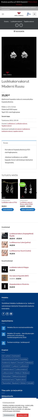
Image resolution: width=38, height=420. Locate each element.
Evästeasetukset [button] (9, 415)
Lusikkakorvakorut (16, 21)
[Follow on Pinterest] (11, 314)
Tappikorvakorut (29, 21)
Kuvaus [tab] (5, 143)
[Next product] (17, 25)
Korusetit (21, 362)
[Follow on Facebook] (3, 314)
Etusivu (6, 21)
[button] (3, 14)
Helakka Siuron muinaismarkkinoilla (20, 327)
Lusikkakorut (11, 123)
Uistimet (23, 383)
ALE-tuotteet (6, 356)
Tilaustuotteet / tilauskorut (10, 383)
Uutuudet (30, 383)
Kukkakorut (29, 362)
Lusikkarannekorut (21, 369)
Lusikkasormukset (7, 373)
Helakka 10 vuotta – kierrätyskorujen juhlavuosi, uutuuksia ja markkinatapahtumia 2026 (20, 335)
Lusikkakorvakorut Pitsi (9, 202)
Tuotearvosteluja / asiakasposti (18, 342)
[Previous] (1, 197)
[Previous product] (21, 25)
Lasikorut (15, 366)
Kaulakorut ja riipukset (9, 362)
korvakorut (18, 129)
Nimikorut (26, 373)
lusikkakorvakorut (7, 131)
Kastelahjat (23, 359)
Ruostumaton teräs (8, 379)
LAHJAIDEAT (6, 366)
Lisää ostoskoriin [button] (7, 209)
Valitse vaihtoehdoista (28, 209)
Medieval (18, 373)
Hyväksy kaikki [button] (22, 415)
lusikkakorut (26, 129)
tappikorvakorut (18, 131)
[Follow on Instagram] (7, 314)
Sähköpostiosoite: (7, 396)
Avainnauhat (16, 356)
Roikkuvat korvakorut (19, 376)
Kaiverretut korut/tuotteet (10, 359)
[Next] (36, 197)
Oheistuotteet (6, 376)
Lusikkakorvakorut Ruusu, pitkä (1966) (26, 203)
